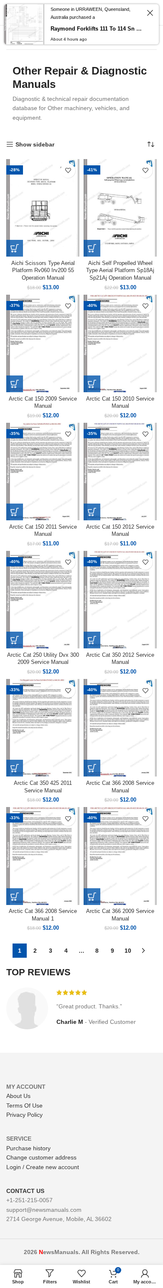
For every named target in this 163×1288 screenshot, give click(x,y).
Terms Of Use (24, 1105)
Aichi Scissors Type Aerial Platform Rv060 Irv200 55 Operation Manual (43, 270)
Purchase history (28, 1148)
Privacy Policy (24, 1114)
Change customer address (41, 1157)
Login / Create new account (42, 1167)
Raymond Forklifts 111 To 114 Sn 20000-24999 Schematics (97, 29)
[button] (14, 248)
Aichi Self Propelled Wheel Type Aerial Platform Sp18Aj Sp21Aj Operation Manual (120, 270)
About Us (18, 1096)
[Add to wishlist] (68, 170)
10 (128, 950)
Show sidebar (34, 144)
